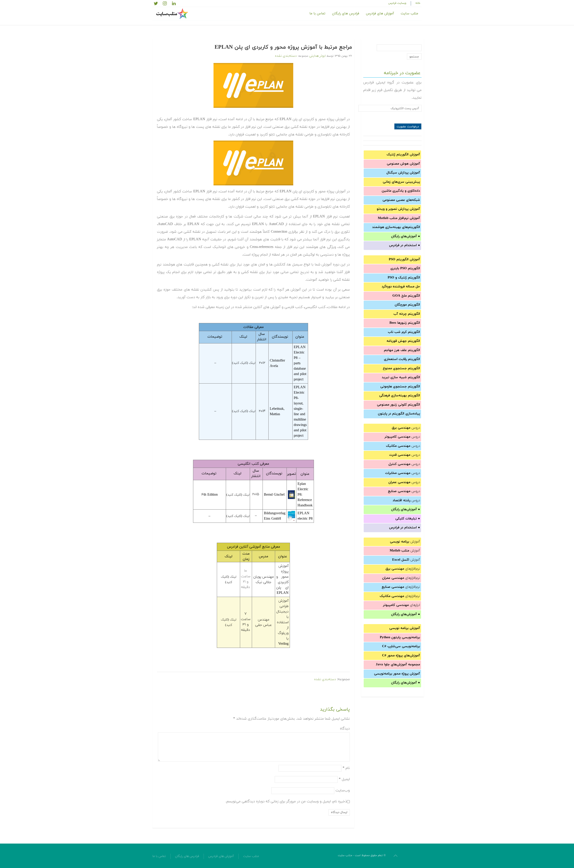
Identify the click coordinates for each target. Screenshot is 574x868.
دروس (406, 427)
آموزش (405, 541)
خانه (417, 3)
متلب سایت (409, 13)
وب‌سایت (342, 790)
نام (346, 767)
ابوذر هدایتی (317, 56)
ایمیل (344, 779)
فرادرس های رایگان (345, 13)
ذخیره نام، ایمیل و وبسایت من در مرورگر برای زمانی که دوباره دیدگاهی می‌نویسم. (286, 801)
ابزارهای (401, 605)
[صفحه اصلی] (172, 13)
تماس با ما (317, 13)
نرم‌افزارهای (402, 568)
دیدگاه (345, 728)
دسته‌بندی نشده (286, 56)
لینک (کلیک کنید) (243, 363)
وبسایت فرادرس (397, 3)
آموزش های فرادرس (380, 13)
